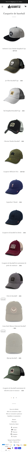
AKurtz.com (16, 442)
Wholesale (14, 421)
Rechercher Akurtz (14, 424)
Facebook (14, 427)
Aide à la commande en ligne (14, 411)
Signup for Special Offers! (14, 440)
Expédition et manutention (14, 416)
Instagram (14, 434)
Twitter (15, 429)
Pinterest (15, 432)
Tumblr (15, 436)
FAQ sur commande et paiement (14, 413)
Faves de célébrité (14, 409)
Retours (14, 419)
